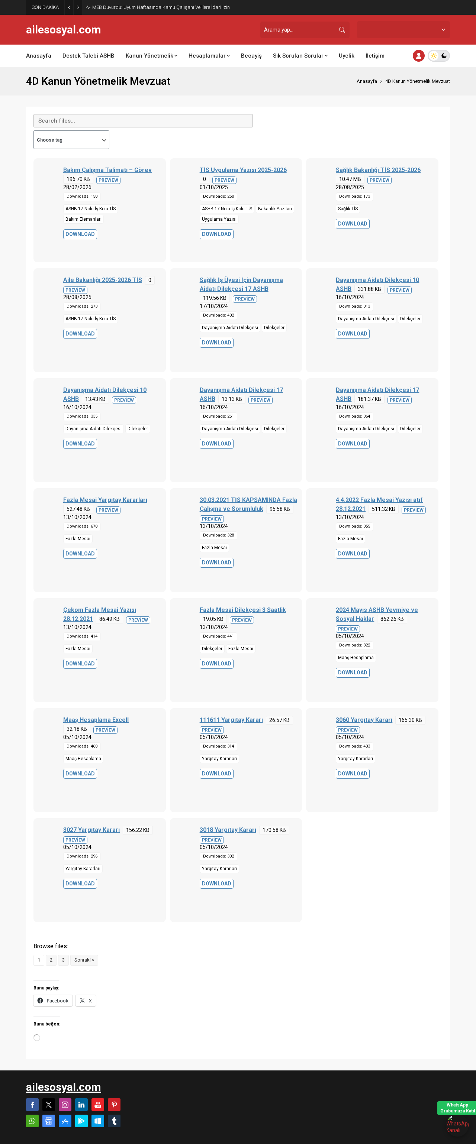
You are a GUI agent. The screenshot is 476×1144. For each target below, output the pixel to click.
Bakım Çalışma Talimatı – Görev (107, 170)
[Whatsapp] (32, 1121)
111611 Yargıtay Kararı (231, 719)
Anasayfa (367, 81)
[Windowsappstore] (97, 1121)
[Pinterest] (114, 1104)
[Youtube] (97, 1104)
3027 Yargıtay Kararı (91, 829)
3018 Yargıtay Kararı (228, 829)
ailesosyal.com (63, 29)
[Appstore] (65, 1121)
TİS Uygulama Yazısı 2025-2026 (243, 170)
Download (80, 234)
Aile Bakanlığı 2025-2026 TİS (102, 279)
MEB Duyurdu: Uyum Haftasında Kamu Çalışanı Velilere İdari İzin (161, 7)
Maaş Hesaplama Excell (96, 719)
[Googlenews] (48, 1121)
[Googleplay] (81, 1121)
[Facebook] (32, 1104)
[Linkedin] (81, 1104)
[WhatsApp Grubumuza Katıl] (457, 1125)
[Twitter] (48, 1104)
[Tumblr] (114, 1121)
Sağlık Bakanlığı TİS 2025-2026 (378, 170)
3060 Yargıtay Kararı (364, 719)
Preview (108, 180)
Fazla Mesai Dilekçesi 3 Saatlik (243, 609)
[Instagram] (65, 1104)
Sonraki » (84, 960)
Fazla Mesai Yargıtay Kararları (105, 499)
